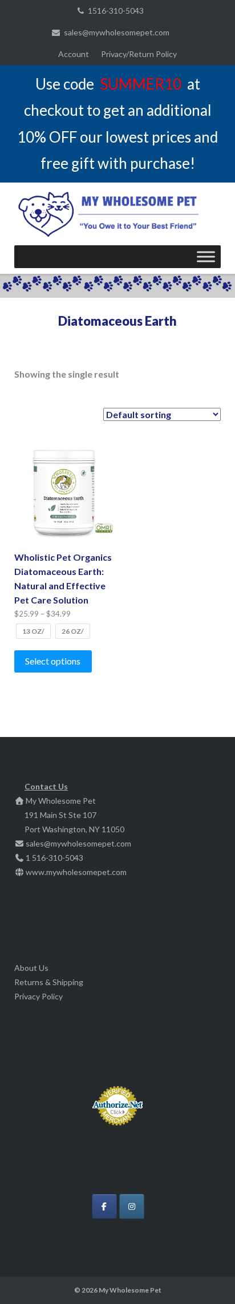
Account (73, 54)
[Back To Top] (207, 1276)
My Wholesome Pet (130, 1290)
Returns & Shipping (48, 982)
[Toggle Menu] (206, 256)
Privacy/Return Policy (139, 54)
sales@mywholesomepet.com (116, 32)
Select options (52, 660)
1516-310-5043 (116, 10)
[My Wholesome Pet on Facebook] (104, 1206)
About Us (31, 968)
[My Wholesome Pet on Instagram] (131, 1206)
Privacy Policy (38, 996)
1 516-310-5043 (54, 857)
